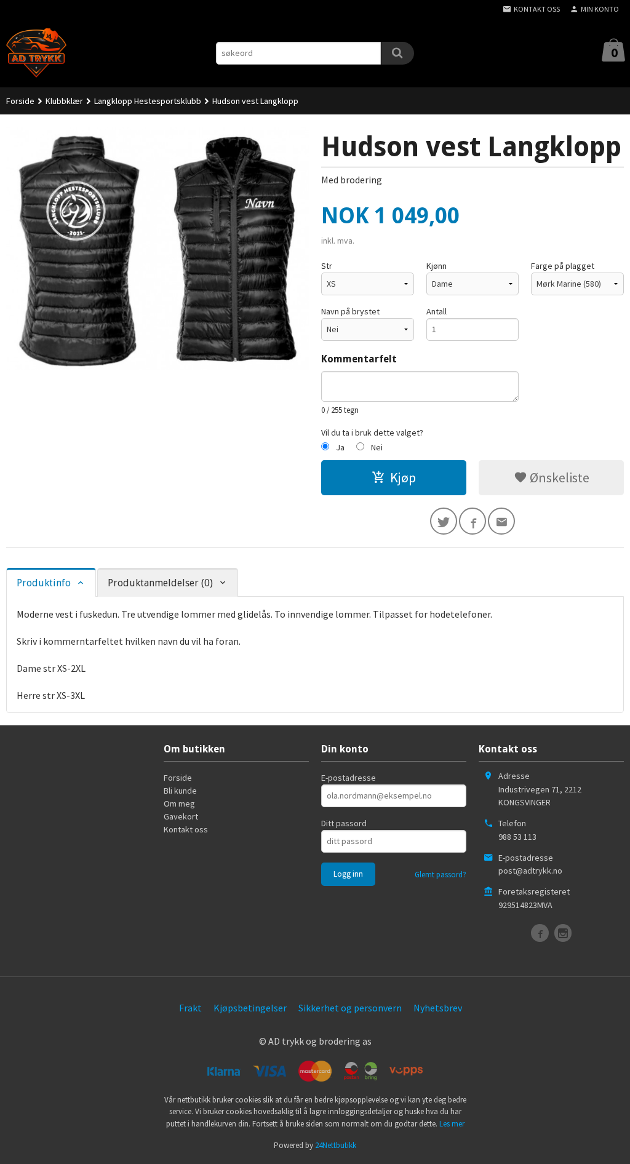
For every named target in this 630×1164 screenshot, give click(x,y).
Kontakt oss (186, 829)
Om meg (179, 803)
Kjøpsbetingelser (250, 1008)
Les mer (452, 1123)
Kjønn (436, 265)
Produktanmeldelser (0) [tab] (160, 583)
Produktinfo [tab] (44, 583)
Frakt (190, 1008)
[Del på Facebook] (472, 521)
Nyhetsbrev (437, 1008)
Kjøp (403, 477)
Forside (20, 100)
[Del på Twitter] (443, 521)
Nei (377, 447)
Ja (340, 447)
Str (326, 265)
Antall (436, 311)
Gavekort (181, 816)
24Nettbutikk (335, 1145)
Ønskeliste (558, 477)
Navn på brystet (350, 311)
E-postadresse (348, 777)
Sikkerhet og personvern (350, 1008)
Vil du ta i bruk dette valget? (372, 432)
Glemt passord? (440, 874)
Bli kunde (180, 790)
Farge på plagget (562, 265)
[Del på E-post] (501, 521)
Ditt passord (344, 823)
